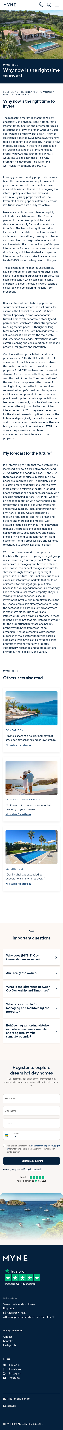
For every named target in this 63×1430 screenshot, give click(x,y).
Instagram (15, 1373)
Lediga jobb (10, 1345)
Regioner (8, 1308)
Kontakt (8, 1341)
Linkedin (14, 1365)
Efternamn (11, 1111)
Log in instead (33, 1169)
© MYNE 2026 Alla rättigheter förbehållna (23, 1424)
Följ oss (6, 1359)
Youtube (14, 1378)
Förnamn (10, 1098)
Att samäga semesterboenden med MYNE (29, 1317)
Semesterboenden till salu (19, 1304)
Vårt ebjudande (10, 1298)
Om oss (7, 1337)
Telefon (16, 1133)
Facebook (15, 1369)
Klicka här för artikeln (18, 745)
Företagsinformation (12, 1330)
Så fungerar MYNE (14, 1313)
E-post (8, 1123)
